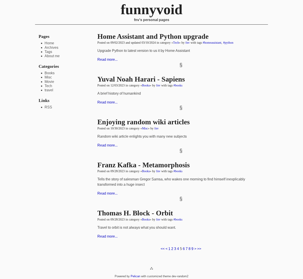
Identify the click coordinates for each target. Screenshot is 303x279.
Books (146, 85)
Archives (51, 47)
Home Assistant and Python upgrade (153, 36)
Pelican (135, 276)
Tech (176, 42)
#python (228, 42)
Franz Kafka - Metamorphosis (143, 165)
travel (49, 90)
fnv (187, 42)
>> (199, 249)
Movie (49, 82)
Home (49, 43)
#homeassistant (212, 42)
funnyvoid (152, 9)
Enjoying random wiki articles (143, 122)
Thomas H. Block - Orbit (135, 213)
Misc (145, 128)
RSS (48, 107)
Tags (48, 52)
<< (163, 249)
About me (52, 56)
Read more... (107, 59)
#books (177, 85)
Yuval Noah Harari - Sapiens (141, 79)
